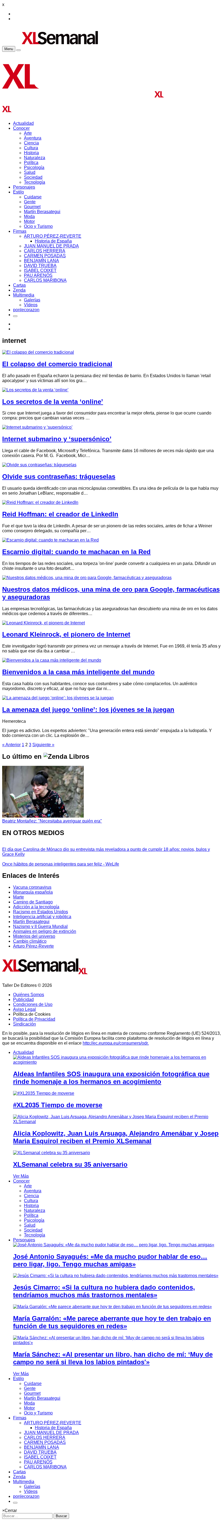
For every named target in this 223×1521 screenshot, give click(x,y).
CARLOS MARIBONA (45, 280)
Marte (18, 897)
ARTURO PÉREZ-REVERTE (52, 236)
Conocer (21, 128)
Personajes (24, 187)
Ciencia (31, 143)
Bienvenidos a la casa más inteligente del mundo (78, 672)
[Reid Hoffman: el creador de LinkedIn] (40, 502)
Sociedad (33, 177)
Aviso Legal (24, 1009)
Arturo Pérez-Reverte (33, 946)
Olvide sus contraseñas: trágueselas (58, 476)
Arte (28, 133)
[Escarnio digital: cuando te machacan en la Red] (50, 540)
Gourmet (32, 206)
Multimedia (23, 295)
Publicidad (23, 999)
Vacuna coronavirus (32, 887)
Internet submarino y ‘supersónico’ (57, 439)
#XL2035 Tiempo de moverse (57, 1105)
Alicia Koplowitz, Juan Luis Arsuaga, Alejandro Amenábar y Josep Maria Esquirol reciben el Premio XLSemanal (116, 1137)
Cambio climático (30, 941)
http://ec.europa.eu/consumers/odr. (116, 1043)
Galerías (32, 300)
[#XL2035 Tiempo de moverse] (43, 1093)
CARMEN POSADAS (45, 255)
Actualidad (23, 123)
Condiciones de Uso (32, 1004)
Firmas (19, 231)
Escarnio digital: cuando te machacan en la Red (76, 551)
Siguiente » (43, 744)
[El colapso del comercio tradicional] (38, 352)
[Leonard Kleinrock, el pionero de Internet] (43, 623)
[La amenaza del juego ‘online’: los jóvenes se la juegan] (58, 698)
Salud (29, 172)
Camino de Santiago (33, 902)
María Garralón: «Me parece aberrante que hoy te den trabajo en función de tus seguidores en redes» (112, 1322)
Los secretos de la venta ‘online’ (52, 401)
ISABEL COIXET (40, 270)
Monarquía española (33, 892)
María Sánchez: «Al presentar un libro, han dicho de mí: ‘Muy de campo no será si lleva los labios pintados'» (113, 1358)
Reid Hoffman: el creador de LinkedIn (60, 514)
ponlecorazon (26, 309)
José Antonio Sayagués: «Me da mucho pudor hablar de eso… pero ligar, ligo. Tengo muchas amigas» (110, 1260)
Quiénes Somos (28, 994)
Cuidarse (33, 197)
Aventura (32, 138)
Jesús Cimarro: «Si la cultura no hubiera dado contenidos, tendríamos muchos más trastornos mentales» (104, 1291)
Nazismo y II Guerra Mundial (40, 926)
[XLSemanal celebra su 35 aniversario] (51, 1152)
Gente (30, 201)
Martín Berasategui (42, 211)
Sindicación (24, 1024)
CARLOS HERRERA (44, 251)
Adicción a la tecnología (36, 907)
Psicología (34, 167)
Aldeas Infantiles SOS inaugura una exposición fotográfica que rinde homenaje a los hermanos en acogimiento (111, 1077)
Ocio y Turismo (38, 226)
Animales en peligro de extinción (44, 931)
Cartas (19, 285)
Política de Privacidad (34, 1019)
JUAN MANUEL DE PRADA (51, 246)
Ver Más (21, 1176)
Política (31, 162)
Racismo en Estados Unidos (40, 911)
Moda (29, 216)
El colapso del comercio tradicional (57, 364)
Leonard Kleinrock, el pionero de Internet (66, 634)
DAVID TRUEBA (40, 265)
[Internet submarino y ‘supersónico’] (37, 427)
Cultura (31, 148)
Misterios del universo (34, 936)
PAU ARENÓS (38, 275)
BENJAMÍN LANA (41, 260)
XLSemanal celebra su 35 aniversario (70, 1164)
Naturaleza (34, 157)
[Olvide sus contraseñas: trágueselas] (39, 464)
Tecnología (34, 182)
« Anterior (11, 744)
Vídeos (31, 305)
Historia (31, 152)
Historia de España (53, 241)
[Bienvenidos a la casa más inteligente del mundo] (51, 660)
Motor (29, 221)
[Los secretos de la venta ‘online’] (35, 390)
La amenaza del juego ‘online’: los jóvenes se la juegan (88, 709)
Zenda (19, 290)
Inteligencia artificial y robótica (42, 916)
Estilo (18, 192)
